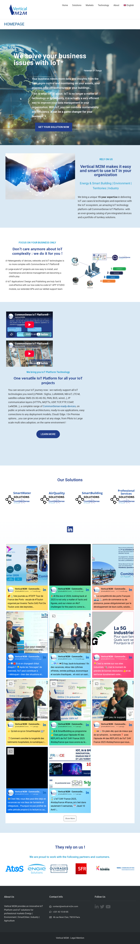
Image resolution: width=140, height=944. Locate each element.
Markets (90, 5)
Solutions (76, 5)
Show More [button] (70, 818)
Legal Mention (77, 938)
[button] (27, 577)
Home (65, 5)
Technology (103, 5)
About (116, 5)
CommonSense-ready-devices (59, 406)
